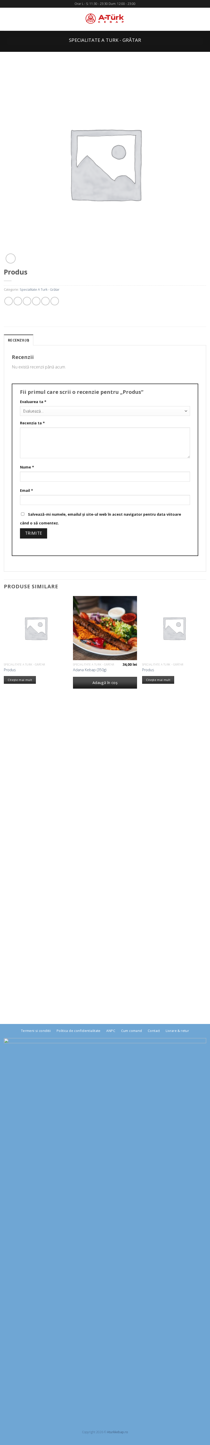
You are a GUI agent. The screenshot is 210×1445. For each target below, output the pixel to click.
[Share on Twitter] (27, 301)
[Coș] (203, 19)
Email (26, 490)
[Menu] (7, 19)
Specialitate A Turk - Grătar (105, 40)
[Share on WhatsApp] (8, 301)
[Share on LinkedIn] (54, 301)
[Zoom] (11, 258)
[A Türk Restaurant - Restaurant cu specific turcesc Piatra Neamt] (105, 19)
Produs (10, 670)
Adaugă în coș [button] (105, 682)
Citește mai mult (20, 680)
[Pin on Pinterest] (45, 301)
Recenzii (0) (18, 340)
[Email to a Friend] (36, 301)
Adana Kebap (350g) (89, 670)
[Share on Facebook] (18, 301)
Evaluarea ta (33, 401)
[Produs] (36, 628)
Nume (27, 467)
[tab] (18, 340)
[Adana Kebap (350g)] (105, 628)
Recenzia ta (32, 423)
